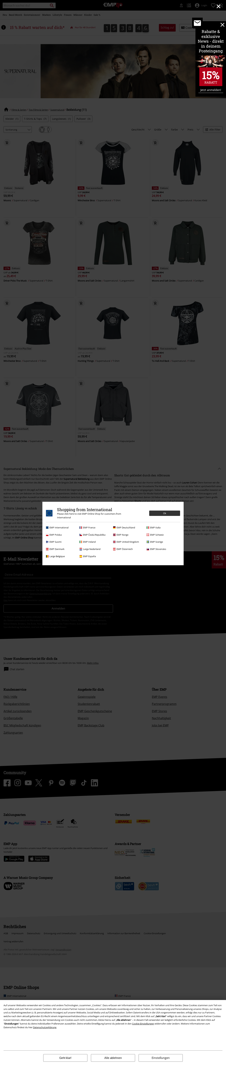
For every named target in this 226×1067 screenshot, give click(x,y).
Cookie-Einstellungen (143, 1023)
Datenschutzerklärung (44, 1027)
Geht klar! (65, 1057)
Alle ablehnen (113, 1057)
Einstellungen (161, 1058)
